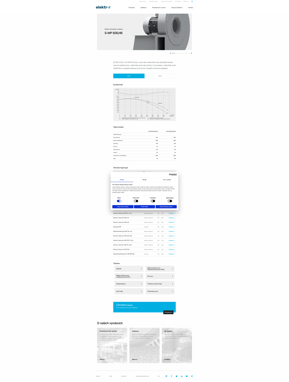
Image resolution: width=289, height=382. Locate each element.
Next (191, 53)
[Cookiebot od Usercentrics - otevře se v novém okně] (170, 175)
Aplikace (143, 7)
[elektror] (103, 7)
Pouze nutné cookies (122, 207)
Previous (170, 53)
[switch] (136, 201)
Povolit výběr (144, 207)
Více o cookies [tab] (167, 180)
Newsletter (143, 1)
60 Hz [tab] (160, 76)
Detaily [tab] (144, 180)
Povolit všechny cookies (166, 207)
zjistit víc (102, 359)
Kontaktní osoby (153, 1)
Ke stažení (177, 1)
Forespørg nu (168, 312)
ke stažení (167, 359)
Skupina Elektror (177, 7)
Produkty (132, 7)
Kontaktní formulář (166, 1)
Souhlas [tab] (122, 180)
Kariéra (190, 7)
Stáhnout (171, 213)
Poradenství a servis (158, 7)
